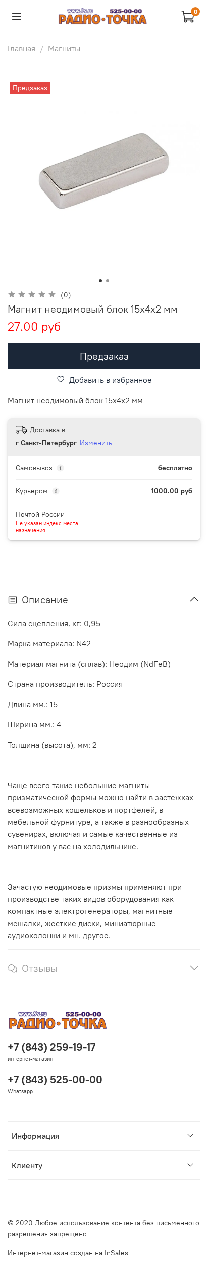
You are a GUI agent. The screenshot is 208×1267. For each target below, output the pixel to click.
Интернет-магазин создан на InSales (68, 1252)
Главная (21, 48)
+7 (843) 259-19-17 (51, 1047)
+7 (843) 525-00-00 (55, 1079)
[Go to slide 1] (100, 280)
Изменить (96, 442)
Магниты (64, 48)
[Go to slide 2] (107, 280)
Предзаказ (104, 356)
